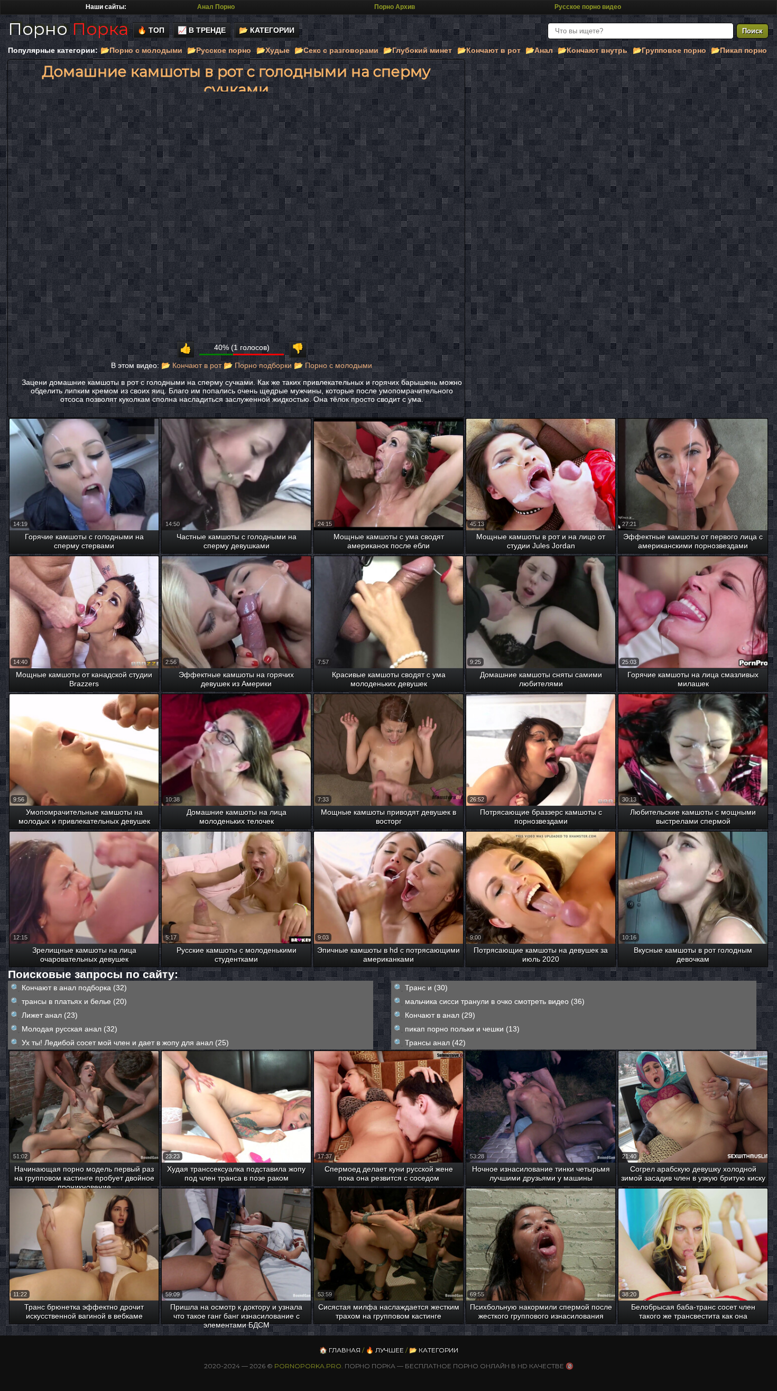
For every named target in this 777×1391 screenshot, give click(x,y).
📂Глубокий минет (417, 50)
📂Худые (273, 50)
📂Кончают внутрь (592, 50)
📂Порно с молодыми (141, 50)
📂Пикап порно (739, 50)
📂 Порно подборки (258, 365)
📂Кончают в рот (489, 50)
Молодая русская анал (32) (69, 1029)
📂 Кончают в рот (191, 365)
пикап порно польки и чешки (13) (462, 1029)
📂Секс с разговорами (336, 50)
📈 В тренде (202, 30)
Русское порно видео (587, 7)
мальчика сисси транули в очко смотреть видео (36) (495, 1001)
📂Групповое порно (669, 50)
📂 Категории (266, 30)
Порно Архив (394, 7)
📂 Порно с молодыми (333, 365)
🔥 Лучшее (385, 1350)
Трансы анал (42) (435, 1042)
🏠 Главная (339, 1350)
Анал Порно (216, 7)
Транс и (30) (426, 987)
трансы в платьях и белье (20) (74, 1001)
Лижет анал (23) (50, 1015)
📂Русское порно (219, 50)
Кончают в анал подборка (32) (74, 987)
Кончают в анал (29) (440, 1015)
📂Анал (539, 50)
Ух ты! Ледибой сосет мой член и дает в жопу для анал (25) (125, 1042)
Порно (68, 29)
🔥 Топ (150, 30)
